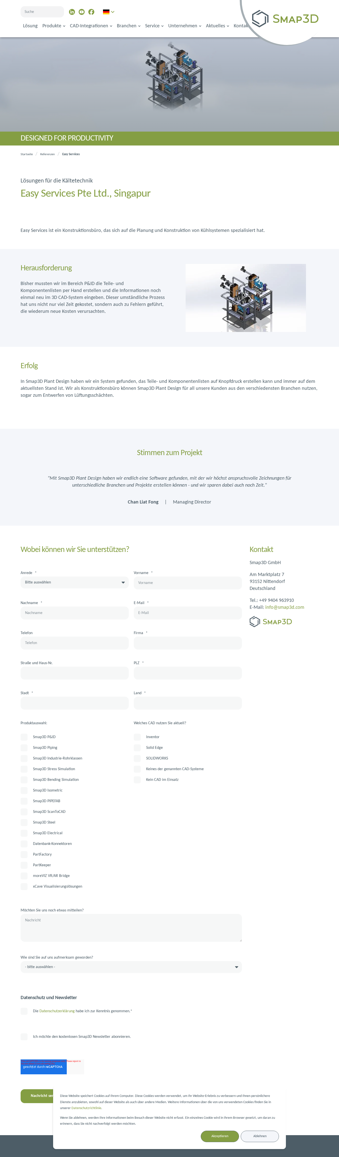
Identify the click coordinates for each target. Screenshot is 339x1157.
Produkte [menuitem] (51, 26)
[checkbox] (75, 812)
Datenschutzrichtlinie (86, 1108)
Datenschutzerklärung (57, 1011)
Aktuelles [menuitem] (215, 26)
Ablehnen (260, 1136)
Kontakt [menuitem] (242, 26)
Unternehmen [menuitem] (182, 26)
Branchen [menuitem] (126, 26)
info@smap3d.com (284, 607)
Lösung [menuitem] (30, 26)
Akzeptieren (219, 1136)
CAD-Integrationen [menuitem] (89, 26)
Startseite (27, 154)
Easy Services (71, 154)
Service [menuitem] (152, 26)
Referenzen (47, 154)
